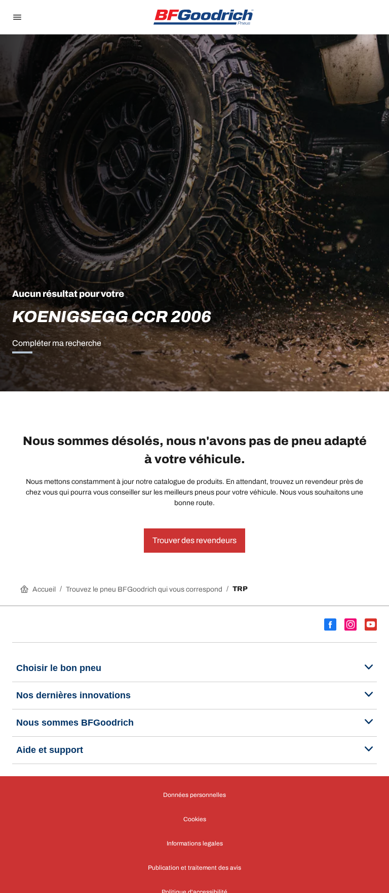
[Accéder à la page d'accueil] (203, 17)
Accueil (44, 589)
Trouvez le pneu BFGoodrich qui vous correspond (144, 589)
